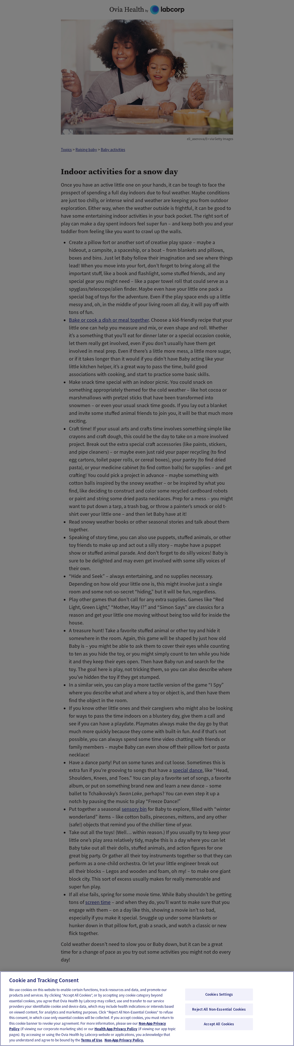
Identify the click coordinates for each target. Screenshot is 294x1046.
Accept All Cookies (219, 1024)
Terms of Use (91, 1040)
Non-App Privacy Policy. (124, 1040)
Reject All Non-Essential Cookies (219, 1009)
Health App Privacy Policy (115, 1028)
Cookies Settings (219, 994)
